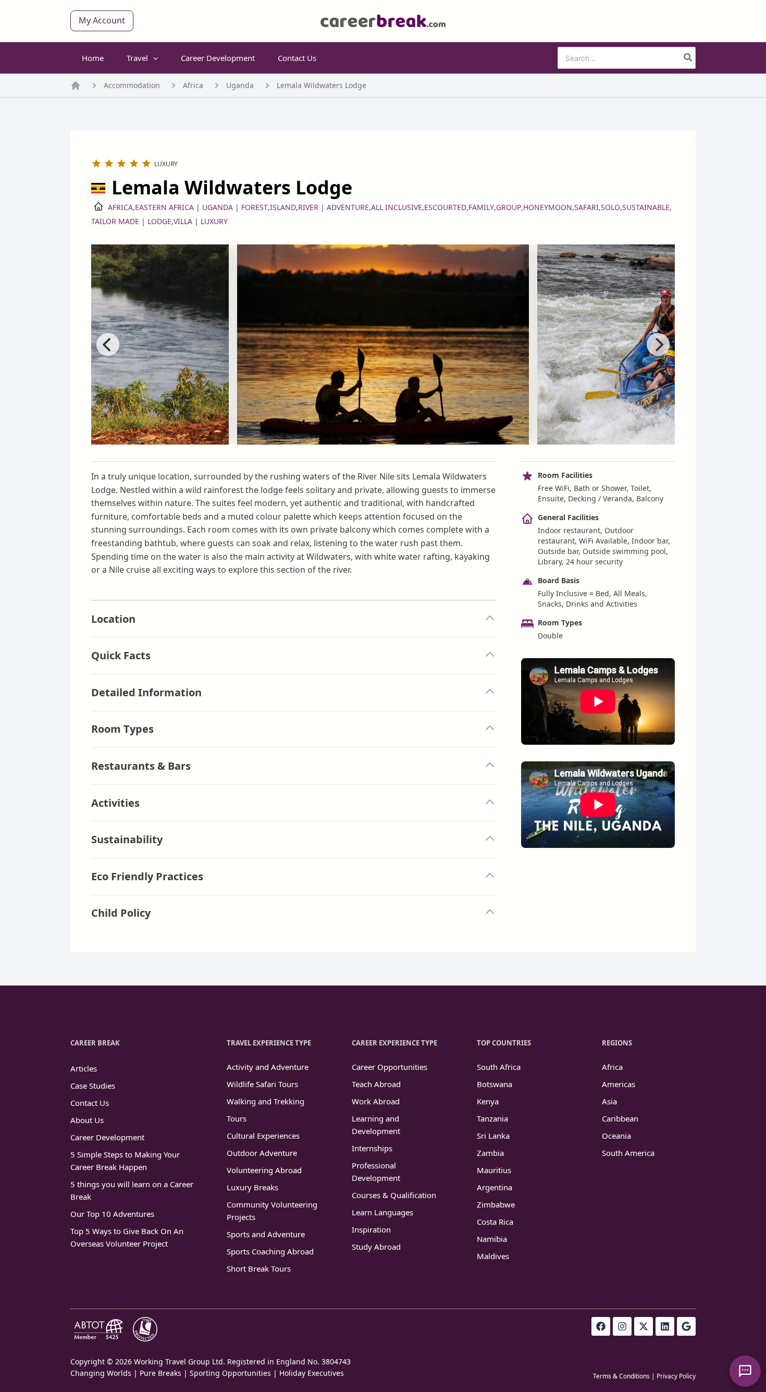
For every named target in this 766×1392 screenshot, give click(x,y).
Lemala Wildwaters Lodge (321, 85)
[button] (101, 20)
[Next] (658, 344)
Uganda (240, 85)
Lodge (159, 221)
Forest (254, 207)
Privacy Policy (676, 1376)
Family (481, 207)
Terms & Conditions (621, 1376)
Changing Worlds (100, 1373)
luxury (214, 221)
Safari (586, 207)
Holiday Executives (311, 1373)
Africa (193, 85)
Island (283, 207)
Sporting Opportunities (230, 1373)
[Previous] (107, 344)
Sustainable (646, 207)
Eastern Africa (164, 207)
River (308, 207)
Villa (183, 221)
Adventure (348, 207)
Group (508, 207)
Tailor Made (115, 221)
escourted (445, 207)
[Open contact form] (745, 1371)
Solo (610, 207)
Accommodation (132, 85)
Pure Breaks (160, 1373)
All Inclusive (396, 207)
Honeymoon (547, 207)
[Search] (688, 57)
